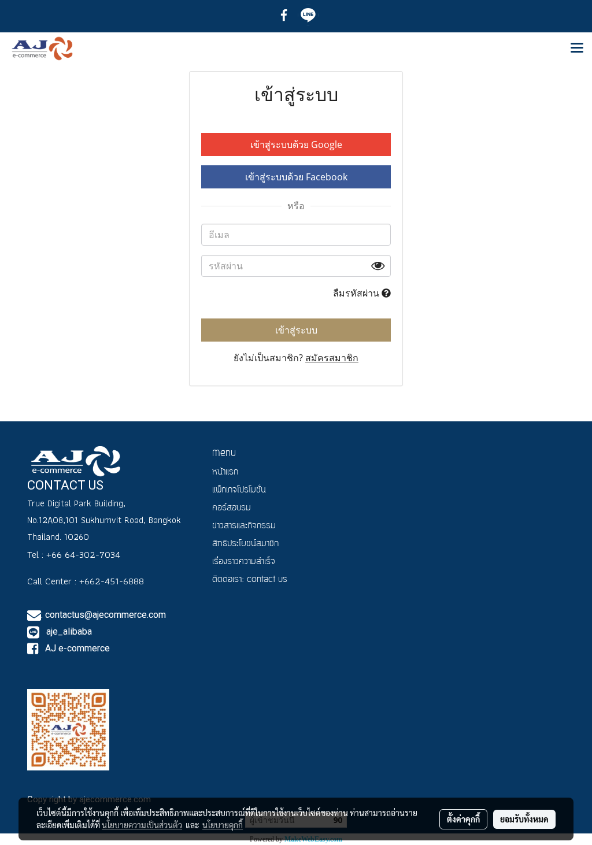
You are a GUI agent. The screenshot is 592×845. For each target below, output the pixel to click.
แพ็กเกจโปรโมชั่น (239, 490)
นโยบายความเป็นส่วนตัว (142, 825)
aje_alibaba (68, 631)
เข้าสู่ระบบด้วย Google (296, 144)
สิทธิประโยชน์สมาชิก (245, 544)
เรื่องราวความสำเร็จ (243, 562)
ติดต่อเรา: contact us (249, 580)
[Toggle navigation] (577, 48)
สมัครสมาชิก (331, 357)
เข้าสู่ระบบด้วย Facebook (296, 177)
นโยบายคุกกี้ (222, 825)
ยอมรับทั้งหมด (524, 819)
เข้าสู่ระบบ (296, 330)
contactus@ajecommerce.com (105, 614)
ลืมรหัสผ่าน (357, 293)
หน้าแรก (225, 472)
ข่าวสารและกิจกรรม (244, 526)
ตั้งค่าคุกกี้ (463, 819)
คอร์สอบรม (231, 508)
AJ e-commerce (76, 648)
